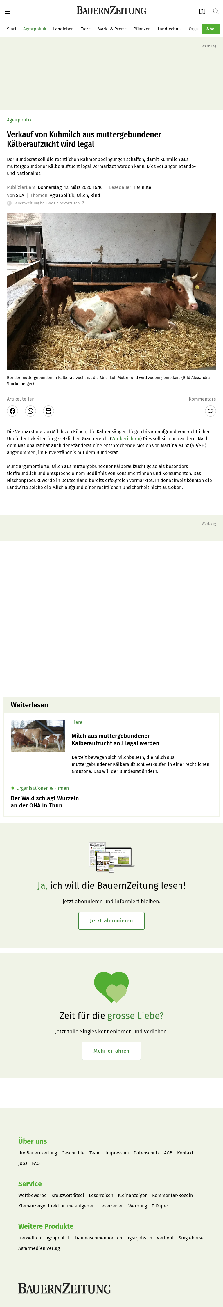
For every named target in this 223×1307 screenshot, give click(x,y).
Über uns (32, 1141)
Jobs (22, 1163)
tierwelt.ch (29, 1238)
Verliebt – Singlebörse (180, 1238)
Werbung (137, 1206)
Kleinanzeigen (133, 1195)
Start (11, 28)
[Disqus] (111, 618)
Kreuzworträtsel (67, 1195)
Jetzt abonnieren (111, 921)
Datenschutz (146, 1153)
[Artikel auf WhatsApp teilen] (30, 411)
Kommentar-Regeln (172, 1195)
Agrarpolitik (34, 28)
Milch (82, 195)
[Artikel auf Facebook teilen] (12, 411)
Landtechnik (170, 28)
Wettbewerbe (32, 1195)
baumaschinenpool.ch (98, 1238)
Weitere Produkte (45, 1226)
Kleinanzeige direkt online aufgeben (56, 1206)
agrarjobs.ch (139, 1238)
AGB (168, 1153)
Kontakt (185, 1153)
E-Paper (204, 11)
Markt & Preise (112, 28)
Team (95, 1153)
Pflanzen (142, 28)
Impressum (117, 1153)
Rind (95, 195)
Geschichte (73, 1153)
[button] (7, 11)
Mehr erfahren (111, 1051)
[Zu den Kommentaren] (210, 411)
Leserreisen (101, 1195)
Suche (218, 11)
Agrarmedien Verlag (39, 1248)
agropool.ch (58, 1238)
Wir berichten (126, 438)
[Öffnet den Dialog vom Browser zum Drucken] (48, 411)
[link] (142, 739)
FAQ (36, 1163)
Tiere (86, 28)
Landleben (63, 28)
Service (30, 1183)
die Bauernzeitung (37, 1153)
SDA (20, 195)
